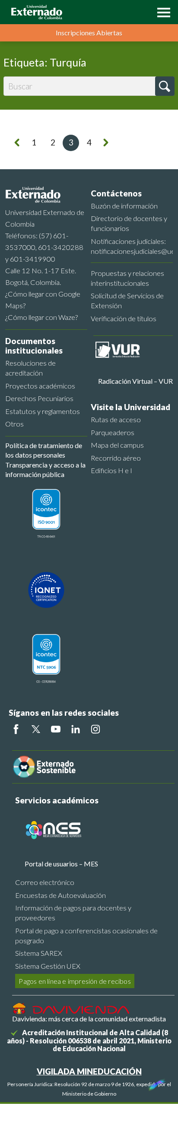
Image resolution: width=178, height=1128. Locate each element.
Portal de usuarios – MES (61, 863)
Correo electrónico (44, 882)
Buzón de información (124, 206)
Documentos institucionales (34, 346)
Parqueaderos (112, 432)
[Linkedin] (75, 729)
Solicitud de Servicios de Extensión (127, 300)
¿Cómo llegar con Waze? (41, 317)
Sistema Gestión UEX (47, 966)
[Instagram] (95, 729)
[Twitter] (36, 729)
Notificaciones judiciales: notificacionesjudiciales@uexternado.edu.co (132, 246)
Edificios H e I (111, 470)
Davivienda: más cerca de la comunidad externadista (89, 1018)
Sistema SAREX (38, 953)
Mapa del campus (117, 445)
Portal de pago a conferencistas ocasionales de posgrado (86, 935)
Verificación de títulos (123, 318)
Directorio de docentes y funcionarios (129, 223)
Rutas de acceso (116, 419)
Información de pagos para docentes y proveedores (73, 913)
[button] (161, 11)
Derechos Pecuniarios (39, 398)
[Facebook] (16, 729)
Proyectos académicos (40, 386)
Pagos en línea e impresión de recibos (74, 981)
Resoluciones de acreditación (30, 368)
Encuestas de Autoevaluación (60, 895)
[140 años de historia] (155, 1082)
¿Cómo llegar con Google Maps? (42, 300)
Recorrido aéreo (116, 458)
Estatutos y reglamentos (42, 411)
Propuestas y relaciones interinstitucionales (127, 278)
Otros (14, 424)
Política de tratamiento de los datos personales (43, 450)
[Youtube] (55, 729)
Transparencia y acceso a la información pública (45, 469)
